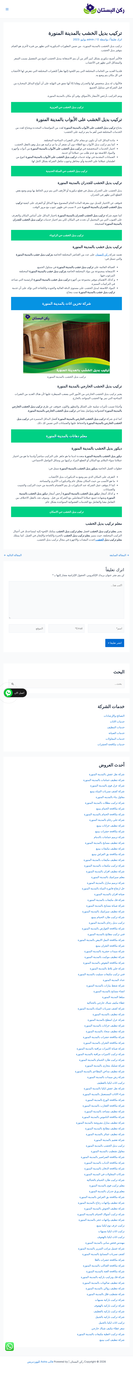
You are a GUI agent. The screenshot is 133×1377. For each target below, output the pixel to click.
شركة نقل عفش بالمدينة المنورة (107, 774)
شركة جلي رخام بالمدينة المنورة (107, 819)
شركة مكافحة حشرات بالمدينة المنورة (104, 1037)
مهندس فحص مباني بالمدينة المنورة (105, 1242)
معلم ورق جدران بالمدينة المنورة (107, 1191)
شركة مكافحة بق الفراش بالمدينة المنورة (102, 1197)
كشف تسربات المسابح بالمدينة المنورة (103, 1254)
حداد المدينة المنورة (114, 980)
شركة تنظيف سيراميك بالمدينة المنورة (103, 911)
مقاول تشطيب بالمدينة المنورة (108, 1151)
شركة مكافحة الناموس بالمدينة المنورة (103, 1117)
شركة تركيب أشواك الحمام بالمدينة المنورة (101, 1214)
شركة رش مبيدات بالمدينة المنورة (106, 1077)
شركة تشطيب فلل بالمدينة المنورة (106, 1294)
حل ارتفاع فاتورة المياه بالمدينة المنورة (103, 888)
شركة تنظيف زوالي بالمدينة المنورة (105, 1288)
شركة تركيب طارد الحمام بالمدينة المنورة (102, 1059)
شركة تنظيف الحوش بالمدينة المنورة (104, 1208)
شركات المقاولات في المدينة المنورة (104, 1174)
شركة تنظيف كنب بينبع (112, 1339)
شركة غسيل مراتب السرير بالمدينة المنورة (101, 1248)
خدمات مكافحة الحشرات (111, 744)
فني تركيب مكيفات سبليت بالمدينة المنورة (101, 974)
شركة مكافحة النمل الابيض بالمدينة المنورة (101, 940)
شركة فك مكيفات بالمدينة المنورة (106, 900)
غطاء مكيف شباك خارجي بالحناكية (106, 1002)
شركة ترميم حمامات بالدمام (109, 837)
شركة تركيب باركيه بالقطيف (109, 1311)
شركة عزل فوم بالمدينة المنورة (107, 785)
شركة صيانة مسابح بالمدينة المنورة (105, 905)
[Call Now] (8, 692)
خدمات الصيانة (117, 733)
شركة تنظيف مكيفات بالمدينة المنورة (104, 859)
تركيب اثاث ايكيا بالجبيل (112, 1322)
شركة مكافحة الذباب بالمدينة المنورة (104, 1162)
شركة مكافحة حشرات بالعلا (110, 1259)
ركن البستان (102, 254)
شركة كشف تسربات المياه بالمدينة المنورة (101, 1008)
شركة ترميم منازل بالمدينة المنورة (106, 882)
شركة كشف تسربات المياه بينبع (107, 791)
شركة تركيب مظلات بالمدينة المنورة (105, 802)
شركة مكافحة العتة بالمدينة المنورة (105, 1271)
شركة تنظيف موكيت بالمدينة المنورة (105, 957)
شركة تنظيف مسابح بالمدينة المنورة (105, 842)
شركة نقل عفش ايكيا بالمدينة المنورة (104, 1088)
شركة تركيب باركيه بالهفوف (109, 1305)
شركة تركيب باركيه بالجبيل (110, 1317)
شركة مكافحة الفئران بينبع (110, 945)
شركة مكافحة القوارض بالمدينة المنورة (103, 928)
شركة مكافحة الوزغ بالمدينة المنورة (105, 1099)
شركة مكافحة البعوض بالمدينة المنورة (104, 962)
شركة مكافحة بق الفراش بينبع (108, 854)
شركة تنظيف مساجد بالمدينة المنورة (105, 1111)
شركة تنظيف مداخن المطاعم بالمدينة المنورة (100, 1071)
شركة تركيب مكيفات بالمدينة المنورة (104, 865)
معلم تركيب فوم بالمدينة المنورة (107, 1185)
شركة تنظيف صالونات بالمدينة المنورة (104, 1282)
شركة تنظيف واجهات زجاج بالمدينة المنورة (101, 1202)
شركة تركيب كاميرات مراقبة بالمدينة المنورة (100, 1054)
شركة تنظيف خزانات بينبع (111, 825)
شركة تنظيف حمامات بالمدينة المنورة (104, 780)
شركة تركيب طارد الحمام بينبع (108, 917)
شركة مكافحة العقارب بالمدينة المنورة (104, 1105)
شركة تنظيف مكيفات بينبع (110, 848)
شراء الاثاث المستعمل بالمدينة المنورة (104, 1094)
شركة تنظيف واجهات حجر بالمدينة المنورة (102, 1219)
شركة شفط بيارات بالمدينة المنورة (105, 985)
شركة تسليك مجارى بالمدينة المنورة (105, 1065)
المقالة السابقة (119, 555)
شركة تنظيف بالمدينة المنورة (109, 1014)
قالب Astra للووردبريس (40, 1361)
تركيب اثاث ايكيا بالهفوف (111, 1237)
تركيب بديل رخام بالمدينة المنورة (107, 922)
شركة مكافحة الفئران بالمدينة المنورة (104, 1042)
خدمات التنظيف (116, 727)
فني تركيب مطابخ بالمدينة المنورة (106, 934)
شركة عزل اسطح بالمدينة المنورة (106, 1019)
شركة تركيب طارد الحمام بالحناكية (106, 1180)
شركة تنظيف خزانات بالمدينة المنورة (104, 1025)
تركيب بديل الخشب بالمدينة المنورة (105, 1145)
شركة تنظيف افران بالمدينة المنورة (105, 871)
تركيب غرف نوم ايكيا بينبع (111, 1225)
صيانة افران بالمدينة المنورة (109, 894)
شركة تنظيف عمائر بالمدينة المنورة (105, 1134)
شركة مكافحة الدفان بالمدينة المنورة (104, 1168)
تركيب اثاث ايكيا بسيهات (111, 1231)
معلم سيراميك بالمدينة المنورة (108, 877)
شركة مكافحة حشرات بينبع (110, 831)
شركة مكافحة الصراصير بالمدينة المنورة (103, 1157)
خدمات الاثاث (117, 721)
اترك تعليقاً (116, 39)
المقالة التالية (13, 555)
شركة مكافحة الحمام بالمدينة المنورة (104, 814)
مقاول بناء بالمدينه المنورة (110, 797)
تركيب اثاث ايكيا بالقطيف (111, 1082)
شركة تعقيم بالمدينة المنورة (109, 1140)
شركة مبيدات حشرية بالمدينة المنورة (104, 951)
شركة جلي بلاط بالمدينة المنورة (107, 968)
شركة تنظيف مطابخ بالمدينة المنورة (105, 1128)
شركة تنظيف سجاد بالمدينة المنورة (105, 1031)
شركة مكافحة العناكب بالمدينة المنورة (104, 1265)
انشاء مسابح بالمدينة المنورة (109, 991)
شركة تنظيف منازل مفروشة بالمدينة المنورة (100, 1122)
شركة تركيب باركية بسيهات (110, 1299)
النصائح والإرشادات (114, 715)
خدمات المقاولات (115, 738)
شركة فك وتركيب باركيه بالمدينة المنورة (103, 1277)
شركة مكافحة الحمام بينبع (110, 808)
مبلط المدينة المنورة (113, 997)
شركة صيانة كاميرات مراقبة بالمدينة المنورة (101, 1048)
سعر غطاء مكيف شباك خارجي (108, 1328)
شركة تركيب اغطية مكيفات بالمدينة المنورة (101, 1334)
